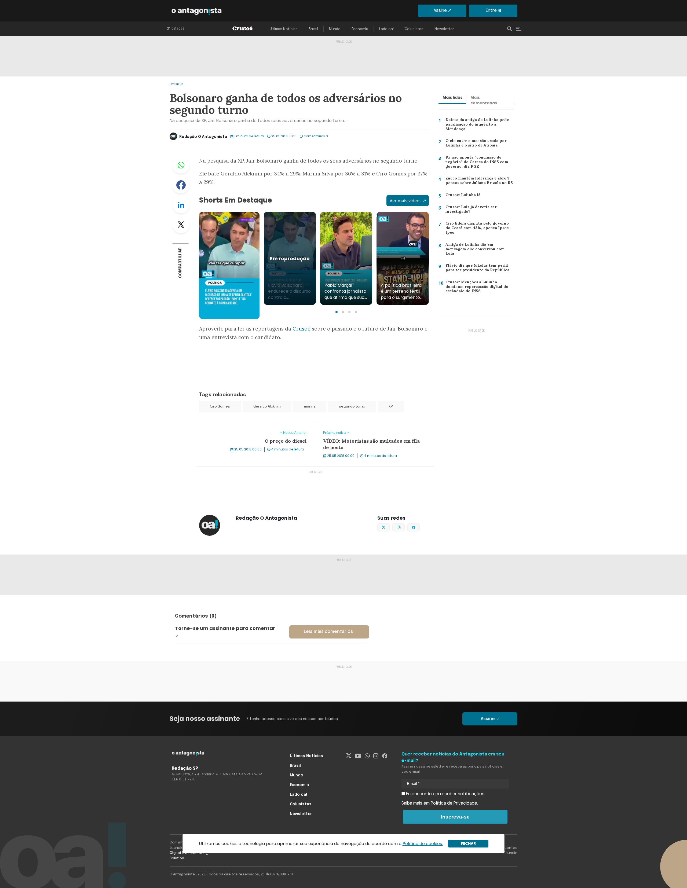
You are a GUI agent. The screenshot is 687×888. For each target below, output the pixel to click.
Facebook (180, 184)
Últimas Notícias (284, 29)
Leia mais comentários (328, 631)
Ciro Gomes (220, 406)
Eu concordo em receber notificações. (445, 794)
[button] (336, 312)
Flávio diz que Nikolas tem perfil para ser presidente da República (479, 268)
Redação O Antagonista (203, 137)
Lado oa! (386, 29)
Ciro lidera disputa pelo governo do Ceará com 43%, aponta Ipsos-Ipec (478, 227)
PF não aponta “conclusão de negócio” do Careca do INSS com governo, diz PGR (475, 163)
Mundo (335, 29)
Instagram (404, 527)
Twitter (180, 224)
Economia (360, 29)
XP (391, 406)
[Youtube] (358, 756)
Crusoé (301, 328)
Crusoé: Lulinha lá (460, 196)
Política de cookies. (423, 844)
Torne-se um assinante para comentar (225, 628)
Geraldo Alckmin (267, 406)
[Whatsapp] (367, 756)
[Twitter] (348, 756)
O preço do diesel (214, 425)
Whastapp (180, 165)
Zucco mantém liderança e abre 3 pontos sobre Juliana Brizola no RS (477, 181)
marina (310, 406)
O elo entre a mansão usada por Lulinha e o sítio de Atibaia (475, 144)
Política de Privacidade (454, 803)
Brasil (313, 29)
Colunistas (414, 29)
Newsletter (444, 29)
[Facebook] (384, 756)
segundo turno (352, 406)
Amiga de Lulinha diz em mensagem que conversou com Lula (479, 249)
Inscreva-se (455, 817)
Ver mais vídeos (406, 201)
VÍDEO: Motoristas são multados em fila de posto (365, 425)
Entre (491, 10)
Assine (440, 10)
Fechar (468, 843)
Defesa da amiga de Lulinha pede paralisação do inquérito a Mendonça (476, 125)
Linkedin (180, 204)
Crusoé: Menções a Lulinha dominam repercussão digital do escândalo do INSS (479, 287)
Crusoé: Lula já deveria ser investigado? (468, 210)
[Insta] (375, 756)
